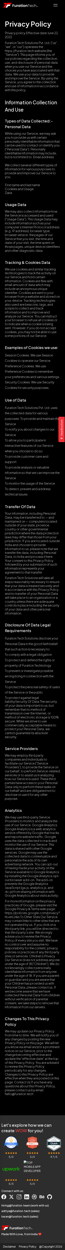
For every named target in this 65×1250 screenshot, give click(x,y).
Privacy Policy (27, 1246)
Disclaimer (9, 1246)
